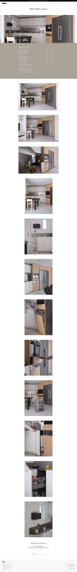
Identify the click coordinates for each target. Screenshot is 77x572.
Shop (65, 3)
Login (74, 3)
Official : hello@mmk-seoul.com (71, 565)
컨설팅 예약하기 (34, 553)
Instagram (71, 568)
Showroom (69, 3)
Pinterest (74, 568)
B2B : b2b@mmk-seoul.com (71, 566)
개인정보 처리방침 (9, 563)
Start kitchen (56, 3)
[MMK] (4, 3)
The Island (61, 3)
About (43, 3)
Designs (46, 3)
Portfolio (51, 3)
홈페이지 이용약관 (4, 563)
